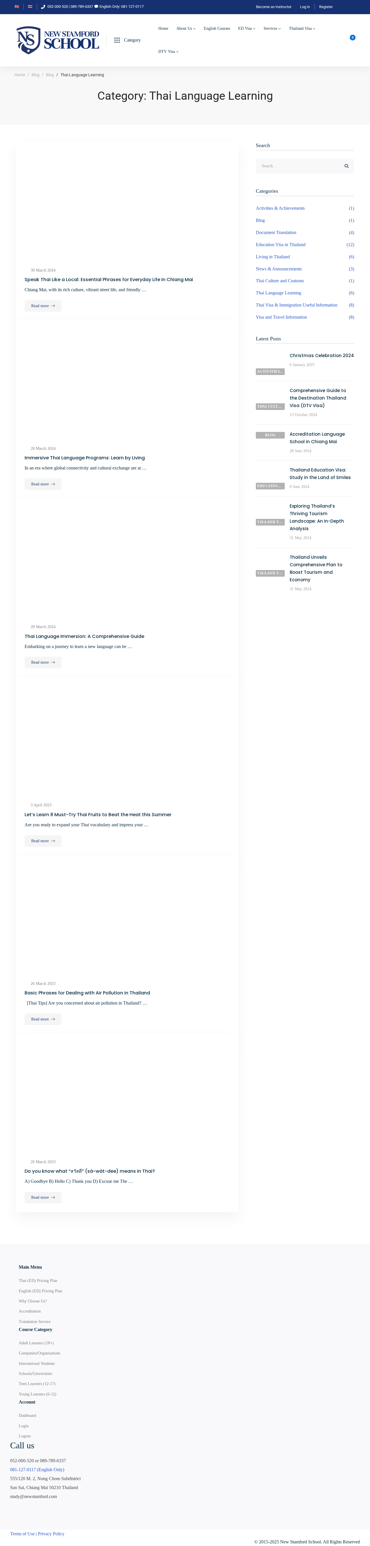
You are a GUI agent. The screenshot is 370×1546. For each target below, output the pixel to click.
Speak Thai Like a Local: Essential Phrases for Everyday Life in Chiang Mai (109, 279)
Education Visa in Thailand (305, 244)
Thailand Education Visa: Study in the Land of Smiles (320, 473)
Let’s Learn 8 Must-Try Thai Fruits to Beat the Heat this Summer (98, 814)
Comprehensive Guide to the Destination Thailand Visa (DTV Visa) (318, 398)
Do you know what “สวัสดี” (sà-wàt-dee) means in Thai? (90, 1171)
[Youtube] (26, 1508)
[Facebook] (12, 1508)
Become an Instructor (273, 7)
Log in (305, 7)
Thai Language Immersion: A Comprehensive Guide (84, 636)
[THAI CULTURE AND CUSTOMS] (270, 390)
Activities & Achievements (305, 208)
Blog (36, 75)
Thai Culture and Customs (305, 280)
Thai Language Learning (305, 292)
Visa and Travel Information (305, 317)
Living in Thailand (305, 256)
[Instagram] (40, 1508)
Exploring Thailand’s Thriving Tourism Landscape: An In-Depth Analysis (317, 517)
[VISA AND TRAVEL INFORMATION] (270, 506)
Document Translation (305, 232)
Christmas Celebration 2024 (322, 355)
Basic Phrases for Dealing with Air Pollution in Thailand (87, 993)
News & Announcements (305, 268)
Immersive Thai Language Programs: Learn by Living (85, 457)
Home (19, 75)
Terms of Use (22, 1533)
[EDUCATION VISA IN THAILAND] (270, 470)
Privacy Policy (51, 1533)
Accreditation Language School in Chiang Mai (317, 438)
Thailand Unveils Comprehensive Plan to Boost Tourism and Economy (316, 568)
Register (326, 7)
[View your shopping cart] (350, 40)
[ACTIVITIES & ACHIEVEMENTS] (270, 355)
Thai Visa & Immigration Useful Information (305, 304)
